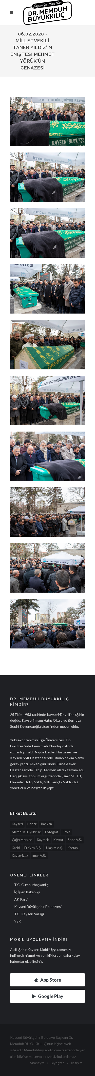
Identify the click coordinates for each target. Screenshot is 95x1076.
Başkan (46, 824)
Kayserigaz (20, 856)
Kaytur (58, 840)
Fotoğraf (51, 832)
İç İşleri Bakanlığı (27, 892)
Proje (66, 832)
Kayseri (17, 824)
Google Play (50, 996)
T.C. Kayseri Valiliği (29, 914)
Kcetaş (73, 848)
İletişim (76, 1063)
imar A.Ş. (39, 856)
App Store (50, 980)
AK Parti (21, 899)
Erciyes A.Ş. (33, 848)
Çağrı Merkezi (22, 840)
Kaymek (43, 840)
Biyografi (58, 1063)
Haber (31, 824)
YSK (17, 921)
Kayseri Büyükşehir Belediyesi (38, 906)
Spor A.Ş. (75, 840)
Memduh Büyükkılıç (26, 832)
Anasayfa (37, 1063)
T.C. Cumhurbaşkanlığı (31, 884)
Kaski (16, 848)
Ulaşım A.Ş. (54, 848)
